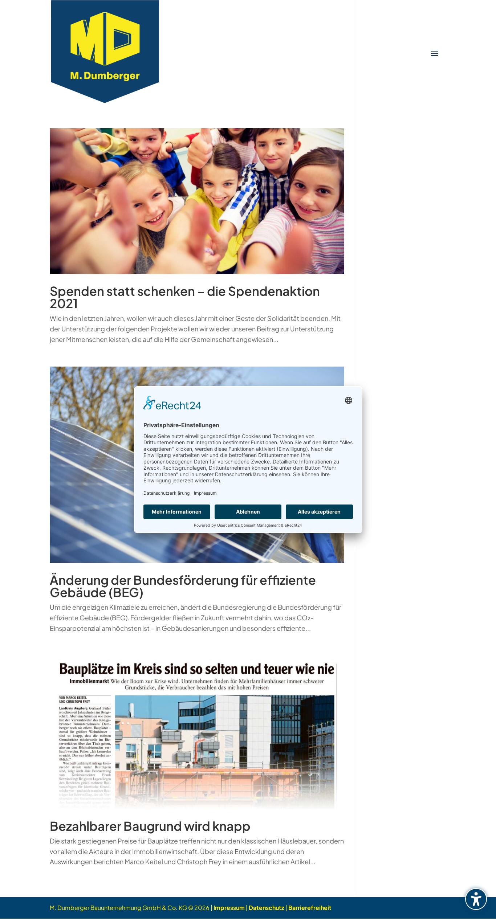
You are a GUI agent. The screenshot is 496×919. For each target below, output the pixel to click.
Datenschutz (266, 907)
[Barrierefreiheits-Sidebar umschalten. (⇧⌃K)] (476, 899)
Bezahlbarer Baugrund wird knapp (150, 826)
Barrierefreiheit (310, 907)
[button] (434, 53)
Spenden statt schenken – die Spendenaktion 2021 (185, 297)
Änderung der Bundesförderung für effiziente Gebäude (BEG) (183, 586)
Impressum (229, 907)
